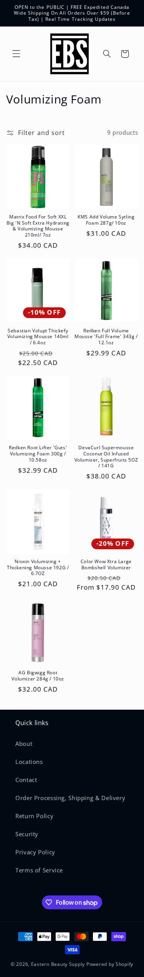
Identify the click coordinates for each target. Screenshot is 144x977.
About (23, 743)
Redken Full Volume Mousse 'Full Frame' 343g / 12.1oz (106, 337)
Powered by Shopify (109, 964)
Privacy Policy (35, 852)
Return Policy (34, 816)
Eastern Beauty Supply (58, 964)
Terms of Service (39, 870)
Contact (26, 780)
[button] (16, 54)
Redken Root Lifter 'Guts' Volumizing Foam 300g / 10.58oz (38, 454)
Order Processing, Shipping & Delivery (70, 798)
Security (26, 834)
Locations (29, 761)
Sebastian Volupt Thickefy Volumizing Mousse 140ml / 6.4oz (38, 337)
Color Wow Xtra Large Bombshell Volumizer (106, 564)
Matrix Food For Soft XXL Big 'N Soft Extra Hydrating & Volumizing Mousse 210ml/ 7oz (38, 226)
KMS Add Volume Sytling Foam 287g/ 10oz (106, 220)
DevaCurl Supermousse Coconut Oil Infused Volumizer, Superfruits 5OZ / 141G (106, 456)
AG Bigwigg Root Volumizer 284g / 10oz (38, 676)
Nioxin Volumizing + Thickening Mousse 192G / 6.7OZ (38, 568)
